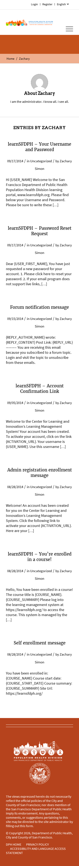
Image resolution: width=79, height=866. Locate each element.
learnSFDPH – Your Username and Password (39, 146)
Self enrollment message (40, 643)
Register (47, 4)
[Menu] (67, 29)
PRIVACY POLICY (37, 844)
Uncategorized (41, 161)
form (29, 826)
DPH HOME (13, 844)
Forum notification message (39, 307)
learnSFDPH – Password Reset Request (39, 231)
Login (34, 4)
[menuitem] (63, 4)
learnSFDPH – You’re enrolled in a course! (39, 556)
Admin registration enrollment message (39, 472)
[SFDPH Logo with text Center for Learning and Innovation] (29, 22)
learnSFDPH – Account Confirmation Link (40, 388)
